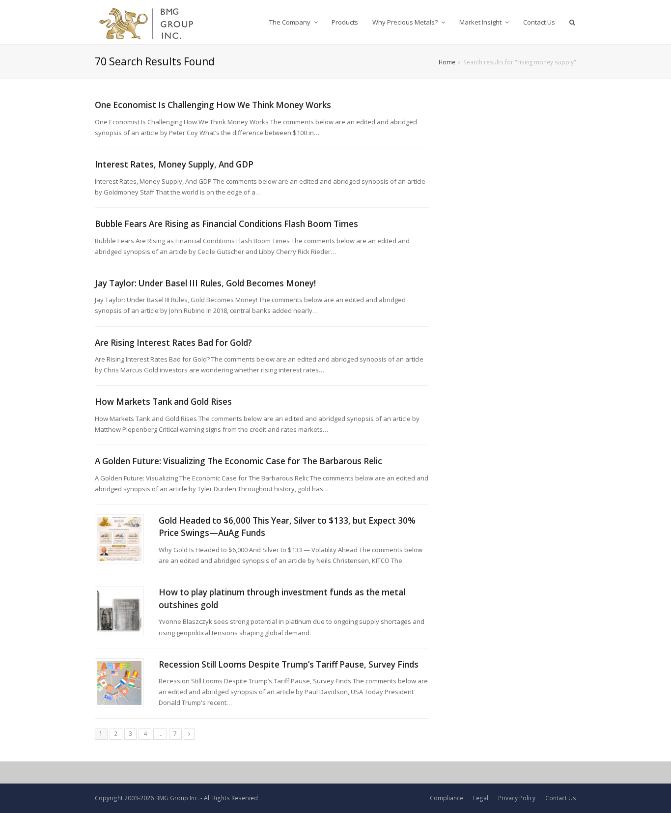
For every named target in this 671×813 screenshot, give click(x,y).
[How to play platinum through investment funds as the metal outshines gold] (119, 611)
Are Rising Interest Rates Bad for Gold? (173, 342)
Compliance (446, 798)
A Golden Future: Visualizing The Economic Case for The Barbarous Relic (238, 461)
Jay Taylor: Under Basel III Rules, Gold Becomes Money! (205, 283)
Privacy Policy (516, 798)
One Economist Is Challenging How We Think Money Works (213, 105)
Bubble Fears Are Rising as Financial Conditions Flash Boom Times (226, 223)
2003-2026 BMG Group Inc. (161, 798)
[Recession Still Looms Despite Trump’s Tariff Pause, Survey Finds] (119, 683)
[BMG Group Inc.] (146, 22)
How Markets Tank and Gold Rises (163, 401)
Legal (480, 798)
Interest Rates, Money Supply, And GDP (174, 164)
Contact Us (560, 798)
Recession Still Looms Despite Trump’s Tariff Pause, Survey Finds (289, 664)
